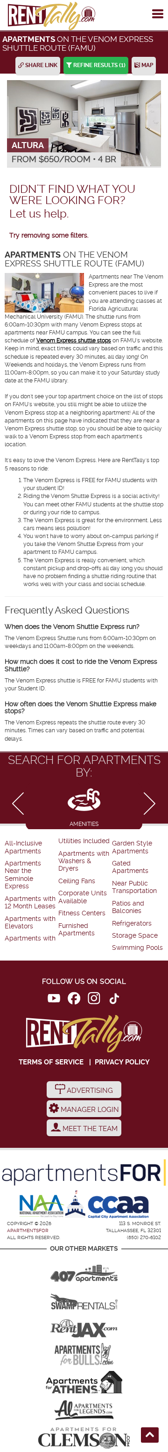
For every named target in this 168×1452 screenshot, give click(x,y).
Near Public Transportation (134, 887)
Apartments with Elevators (30, 922)
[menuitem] (30, 848)
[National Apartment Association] (42, 1206)
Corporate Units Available (82, 897)
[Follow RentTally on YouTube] (54, 1000)
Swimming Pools (137, 948)
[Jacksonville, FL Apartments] (84, 1326)
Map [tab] (146, 65)
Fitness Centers (81, 913)
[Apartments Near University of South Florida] (84, 1354)
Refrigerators (132, 923)
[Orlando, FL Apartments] (84, 1270)
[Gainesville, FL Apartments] (84, 1298)
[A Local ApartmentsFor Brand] (84, 1172)
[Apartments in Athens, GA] (84, 1382)
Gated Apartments (130, 867)
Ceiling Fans (76, 881)
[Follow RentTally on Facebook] (74, 1000)
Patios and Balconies (128, 907)
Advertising (89, 1090)
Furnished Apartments (76, 929)
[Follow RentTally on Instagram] (94, 1000)
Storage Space (135, 936)
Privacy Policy (122, 1062)
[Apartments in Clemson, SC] (84, 1438)
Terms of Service (51, 1062)
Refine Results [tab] (99, 65)
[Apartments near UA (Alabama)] (84, 1410)
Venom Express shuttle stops (73, 340)
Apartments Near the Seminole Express (23, 874)
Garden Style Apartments (132, 847)
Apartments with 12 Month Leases (30, 902)
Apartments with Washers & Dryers (83, 861)
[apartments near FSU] (51, 16)
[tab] (84, 806)
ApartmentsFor (28, 1230)
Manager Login (89, 1109)
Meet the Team (89, 1129)
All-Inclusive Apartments (23, 847)
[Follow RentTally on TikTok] (114, 1000)
